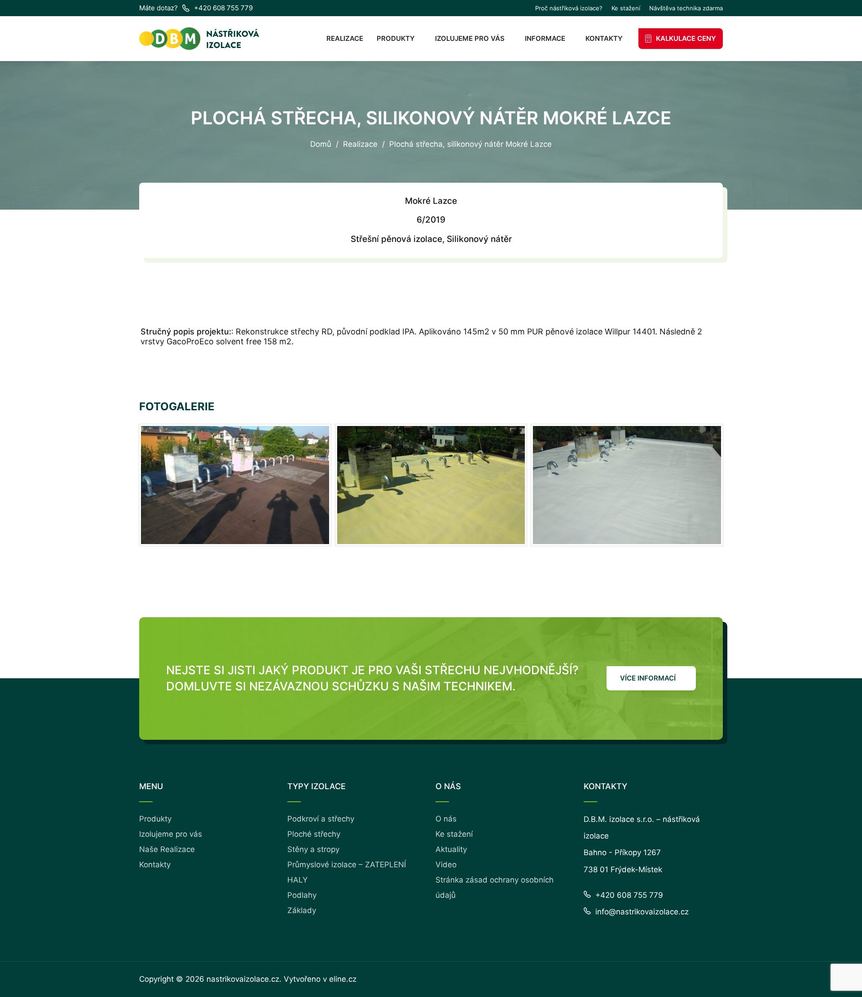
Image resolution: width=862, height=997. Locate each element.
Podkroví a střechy (320, 818)
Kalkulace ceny (686, 38)
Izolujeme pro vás (470, 38)
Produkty (396, 38)
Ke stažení (625, 8)
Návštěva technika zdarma (686, 8)
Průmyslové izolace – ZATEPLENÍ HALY (346, 872)
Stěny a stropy (313, 849)
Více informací (648, 678)
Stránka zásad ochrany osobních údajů (494, 887)
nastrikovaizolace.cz (243, 979)
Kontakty (604, 38)
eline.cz (342, 979)
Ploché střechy (313, 834)
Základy (301, 910)
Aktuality (451, 849)
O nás (446, 818)
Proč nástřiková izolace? (569, 8)
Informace (545, 38)
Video (446, 864)
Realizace (344, 38)
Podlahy (302, 895)
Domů (320, 144)
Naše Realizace (167, 849)
